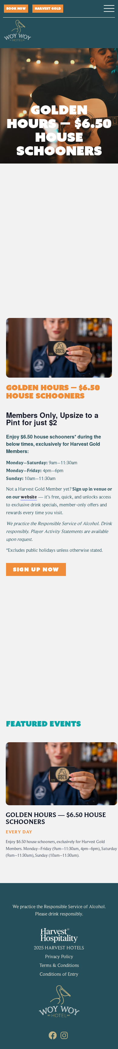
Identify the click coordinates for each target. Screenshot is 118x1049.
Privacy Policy (59, 957)
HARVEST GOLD (48, 9)
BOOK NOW (16, 9)
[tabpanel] (61, 805)
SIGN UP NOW (36, 569)
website (29, 497)
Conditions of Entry (59, 974)
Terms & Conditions (59, 965)
